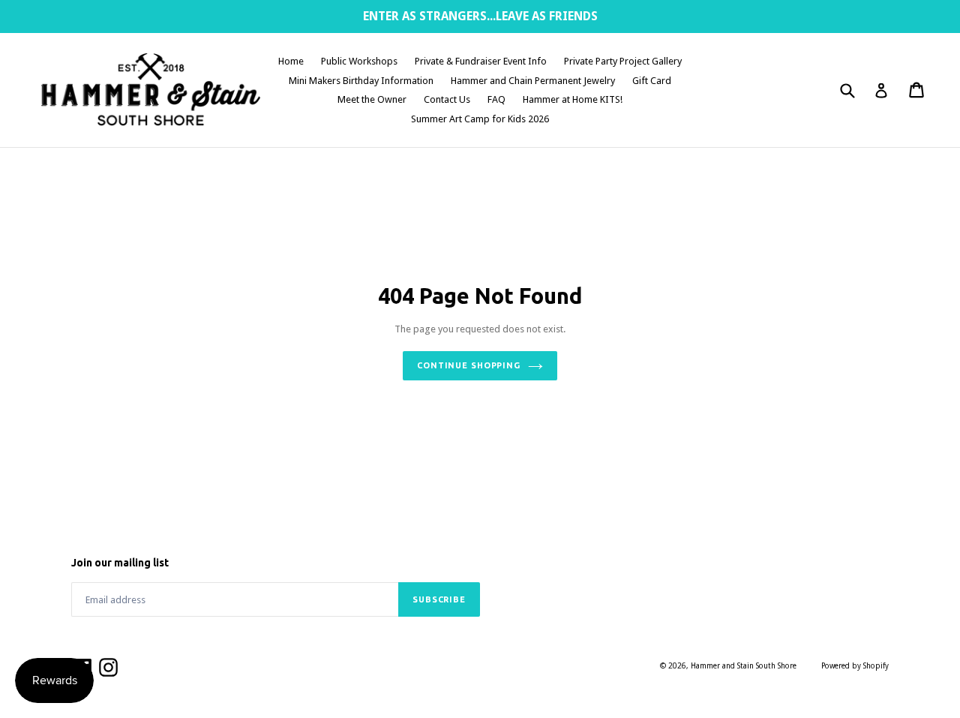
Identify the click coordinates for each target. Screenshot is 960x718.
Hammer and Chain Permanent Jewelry (533, 80)
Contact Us (447, 99)
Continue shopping (468, 365)
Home (291, 61)
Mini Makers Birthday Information (361, 80)
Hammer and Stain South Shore (743, 666)
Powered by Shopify (855, 666)
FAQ (497, 99)
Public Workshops (359, 61)
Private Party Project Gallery (623, 61)
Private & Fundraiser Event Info (481, 61)
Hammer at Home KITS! (572, 99)
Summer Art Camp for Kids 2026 (480, 119)
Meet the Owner (372, 99)
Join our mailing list (120, 563)
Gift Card (651, 80)
